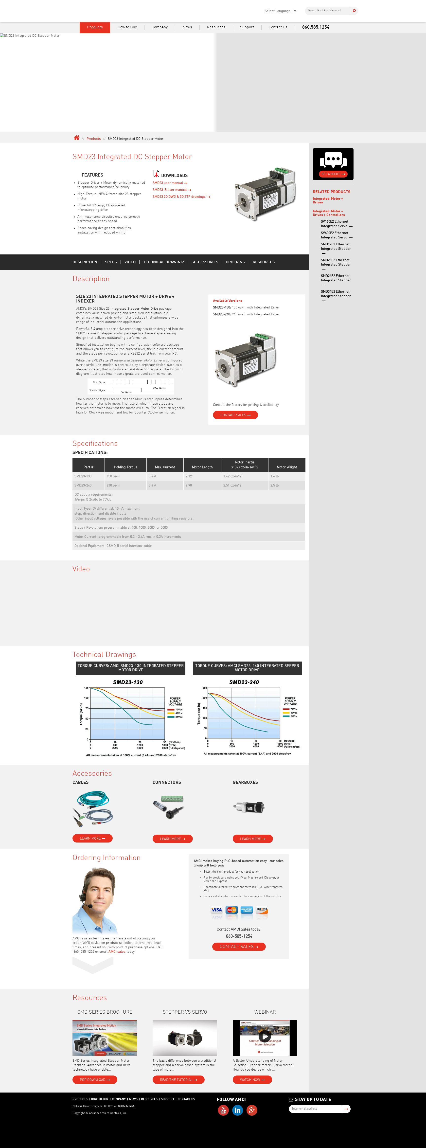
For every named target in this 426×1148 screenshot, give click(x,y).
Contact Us (278, 27)
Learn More (90, 838)
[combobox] (331, 11)
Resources (216, 27)
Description (84, 262)
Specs (111, 262)
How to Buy (127, 27)
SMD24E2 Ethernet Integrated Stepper (336, 278)
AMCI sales (116, 951)
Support (247, 27)
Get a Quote (330, 174)
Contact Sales (233, 415)
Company (160, 27)
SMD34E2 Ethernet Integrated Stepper (336, 294)
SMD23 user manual (168, 183)
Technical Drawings (164, 262)
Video (130, 262)
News (187, 27)
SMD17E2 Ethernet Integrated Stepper (336, 247)
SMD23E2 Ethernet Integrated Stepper (336, 262)
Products (95, 27)
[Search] (354, 11)
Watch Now (250, 1080)
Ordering (235, 262)
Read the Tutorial (176, 1080)
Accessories (205, 262)
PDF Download (92, 1080)
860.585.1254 (315, 27)
